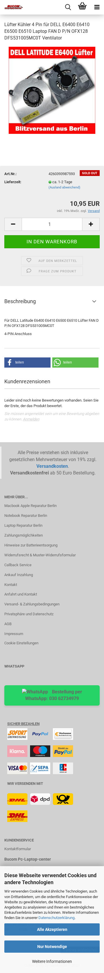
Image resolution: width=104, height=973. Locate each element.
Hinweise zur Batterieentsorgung (30, 545)
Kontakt (10, 584)
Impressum (13, 634)
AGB (8, 624)
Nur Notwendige (52, 946)
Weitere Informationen (52, 961)
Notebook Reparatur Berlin (25, 515)
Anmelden (31, 419)
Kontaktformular (17, 849)
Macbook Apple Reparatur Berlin (30, 505)
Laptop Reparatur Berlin (23, 525)
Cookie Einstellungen (21, 643)
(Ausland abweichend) (64, 187)
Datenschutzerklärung (56, 918)
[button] (27, 362)
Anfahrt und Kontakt (20, 594)
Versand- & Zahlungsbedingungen (32, 604)
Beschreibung (20, 301)
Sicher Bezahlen (23, 724)
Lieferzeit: (12, 182)
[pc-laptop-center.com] (11, 7)
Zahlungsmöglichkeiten (23, 535)
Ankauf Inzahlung (18, 575)
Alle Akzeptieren (52, 929)
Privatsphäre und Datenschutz (28, 614)
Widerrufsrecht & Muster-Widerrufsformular (40, 555)
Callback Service (17, 565)
